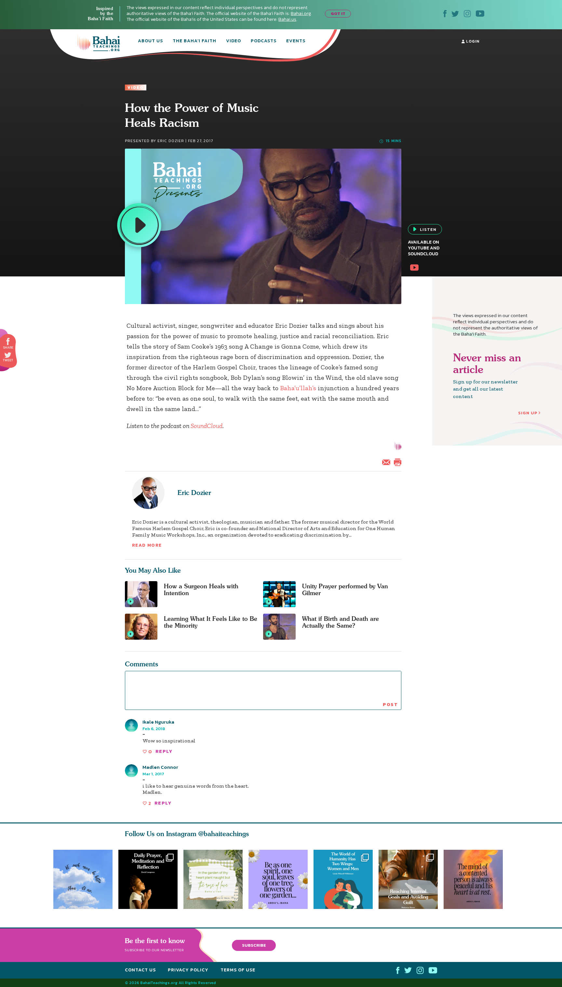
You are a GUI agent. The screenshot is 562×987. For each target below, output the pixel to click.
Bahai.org (301, 13)
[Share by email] (387, 461)
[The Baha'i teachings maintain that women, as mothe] (346, 879)
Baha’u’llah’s (298, 388)
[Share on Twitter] (7, 355)
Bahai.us (287, 19)
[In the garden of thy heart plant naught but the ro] (213, 879)
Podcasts (263, 41)
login (472, 41)
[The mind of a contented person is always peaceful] (476, 879)
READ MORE (147, 545)
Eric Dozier (194, 492)
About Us (150, 41)
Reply (163, 751)
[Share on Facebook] (8, 341)
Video (233, 41)
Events (295, 41)
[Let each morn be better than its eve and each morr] (83, 879)
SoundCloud (206, 426)
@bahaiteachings (223, 833)
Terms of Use (238, 970)
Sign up (528, 413)
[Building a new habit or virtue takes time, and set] (411, 879)
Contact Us (140, 970)
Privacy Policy (188, 970)
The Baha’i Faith (194, 41)
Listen (428, 229)
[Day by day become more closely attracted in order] (281, 879)
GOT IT (338, 13)
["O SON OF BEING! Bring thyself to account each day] (148, 879)
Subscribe (254, 945)
